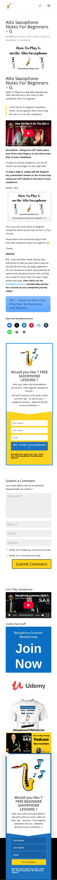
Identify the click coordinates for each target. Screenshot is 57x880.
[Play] (9, 615)
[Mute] (42, 615)
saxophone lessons (16, 284)
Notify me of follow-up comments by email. (30, 550)
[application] (28, 605)
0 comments (25, 40)
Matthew (12, 36)
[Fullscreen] (47, 615)
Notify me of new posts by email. (25, 555)
